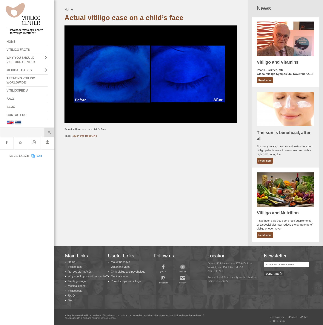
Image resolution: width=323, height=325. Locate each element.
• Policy (303, 317)
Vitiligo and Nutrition (278, 212)
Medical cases (77, 285)
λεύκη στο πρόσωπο (85, 135)
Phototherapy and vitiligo (126, 281)
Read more (265, 80)
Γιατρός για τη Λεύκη (80, 271)
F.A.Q (10, 98)
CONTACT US (16, 115)
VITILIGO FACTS (18, 49)
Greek (18, 122)
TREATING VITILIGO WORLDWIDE (21, 80)
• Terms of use (277, 317)
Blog (70, 300)
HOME (11, 41)
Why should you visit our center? (88, 276)
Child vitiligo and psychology (128, 271)
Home (68, 9)
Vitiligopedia (75, 290)
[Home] (26, 35)
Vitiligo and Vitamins (278, 62)
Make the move (120, 261)
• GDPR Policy (277, 321)
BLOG (11, 106)
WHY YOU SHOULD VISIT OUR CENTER (21, 59)
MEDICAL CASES (19, 70)
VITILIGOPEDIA (17, 90)
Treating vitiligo (77, 281)
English (10, 122)
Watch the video (120, 266)
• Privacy (292, 317)
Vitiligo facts (75, 266)
